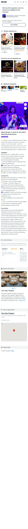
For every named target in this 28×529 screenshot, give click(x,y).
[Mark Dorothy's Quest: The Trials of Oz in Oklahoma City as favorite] (24, 62)
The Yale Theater (7, 313)
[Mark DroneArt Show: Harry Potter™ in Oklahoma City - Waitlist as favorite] (11, 62)
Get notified (14, 25)
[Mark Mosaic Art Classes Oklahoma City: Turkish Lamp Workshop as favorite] (11, 34)
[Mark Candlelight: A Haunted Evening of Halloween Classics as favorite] (24, 34)
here (9, 196)
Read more (22, 300)
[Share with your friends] (25, 104)
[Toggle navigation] (26, 2)
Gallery (24, 126)
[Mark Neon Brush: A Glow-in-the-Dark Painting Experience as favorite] (25, 108)
